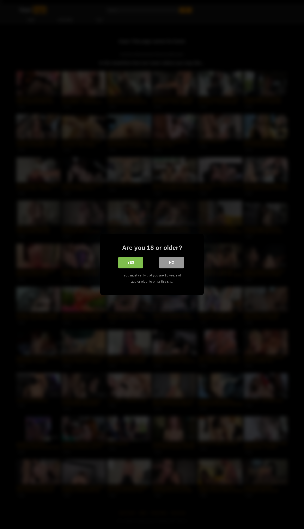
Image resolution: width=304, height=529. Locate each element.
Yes (130, 262)
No (171, 262)
